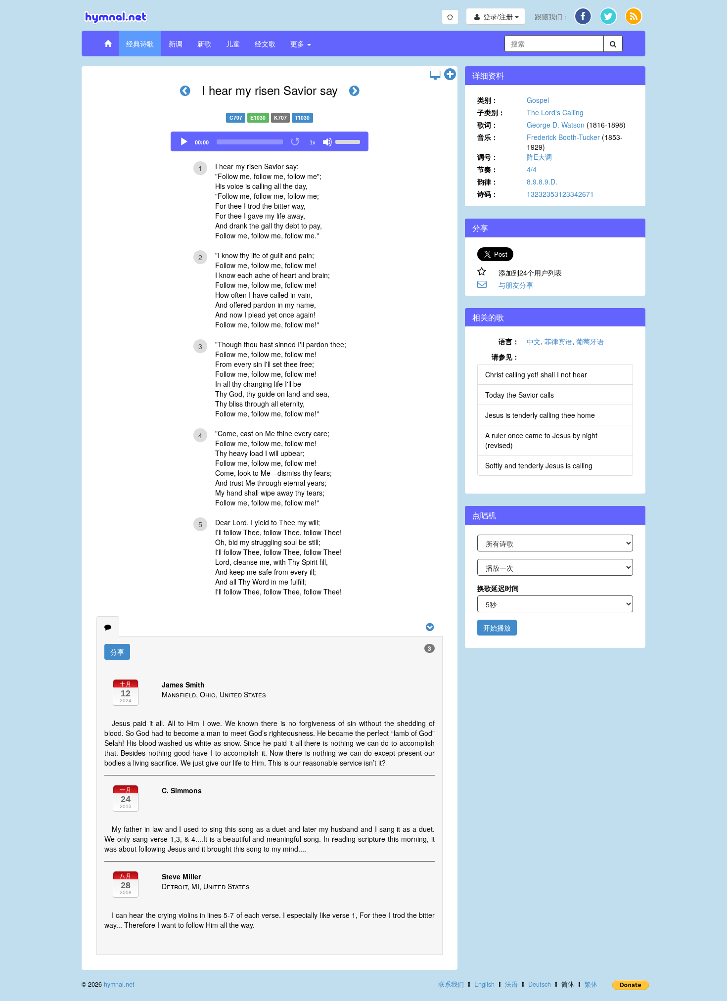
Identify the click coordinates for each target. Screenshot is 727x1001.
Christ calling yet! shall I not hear (536, 374)
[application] (269, 141)
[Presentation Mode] (435, 75)
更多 (298, 43)
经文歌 (265, 43)
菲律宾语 (558, 341)
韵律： (487, 181)
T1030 (302, 117)
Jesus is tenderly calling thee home (540, 415)
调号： (487, 157)
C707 (235, 117)
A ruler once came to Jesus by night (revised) (541, 440)
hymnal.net (119, 984)
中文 (534, 341)
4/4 (532, 169)
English (484, 984)
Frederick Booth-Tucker (563, 137)
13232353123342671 (560, 194)
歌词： (487, 125)
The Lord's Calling (555, 112)
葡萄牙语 (590, 341)
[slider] (349, 141)
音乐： (487, 137)
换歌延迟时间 (498, 588)
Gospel (538, 100)
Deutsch (539, 984)
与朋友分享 (516, 285)
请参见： (505, 357)
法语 (511, 984)
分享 (117, 652)
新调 (175, 43)
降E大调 (539, 157)
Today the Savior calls (519, 395)
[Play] (184, 142)
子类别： (491, 112)
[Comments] (107, 626)
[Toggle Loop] (296, 142)
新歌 (204, 43)
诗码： (487, 194)
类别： (487, 100)
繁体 (591, 984)
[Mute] (327, 142)
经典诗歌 (140, 43)
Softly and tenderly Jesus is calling (538, 465)
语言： (509, 341)
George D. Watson (556, 125)
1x (313, 142)
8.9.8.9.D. (542, 181)
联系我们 (451, 984)
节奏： (487, 169)
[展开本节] (450, 75)
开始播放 (497, 628)
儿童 (233, 43)
